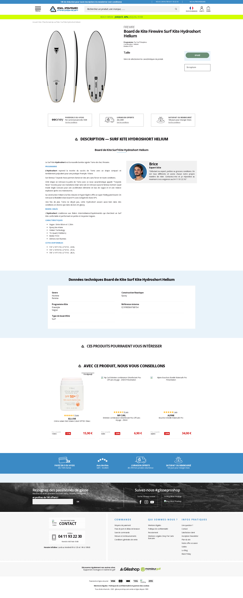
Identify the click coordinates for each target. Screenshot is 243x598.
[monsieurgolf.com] (151, 569)
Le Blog (185, 550)
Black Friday (186, 554)
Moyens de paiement (123, 525)
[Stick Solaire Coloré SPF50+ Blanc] (72, 394)
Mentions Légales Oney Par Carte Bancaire (161, 537)
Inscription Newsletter (190, 536)
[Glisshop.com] (129, 569)
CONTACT (67, 523)
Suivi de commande (122, 532)
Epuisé (197, 55)
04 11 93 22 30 (179, 179)
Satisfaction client (188, 532)
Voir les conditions (71, 122)
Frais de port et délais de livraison (127, 529)
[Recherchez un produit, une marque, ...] (176, 9)
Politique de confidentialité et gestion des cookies (129, 586)
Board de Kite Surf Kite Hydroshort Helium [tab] (121, 150)
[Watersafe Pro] (171, 392)
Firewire (129, 27)
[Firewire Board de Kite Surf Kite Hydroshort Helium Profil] (76, 66)
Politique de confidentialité (158, 529)
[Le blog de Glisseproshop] (172, 501)
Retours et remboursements (125, 536)
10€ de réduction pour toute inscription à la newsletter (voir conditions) (91, 2)
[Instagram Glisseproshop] (146, 502)
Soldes (184, 546)
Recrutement (153, 532)
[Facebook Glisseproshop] (140, 502)
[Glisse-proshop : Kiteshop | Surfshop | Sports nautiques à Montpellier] (64, 9)
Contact (185, 529)
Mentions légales (154, 525)
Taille (127, 52)
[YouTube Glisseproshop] (152, 502)
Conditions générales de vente (126, 539)
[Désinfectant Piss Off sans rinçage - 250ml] (121, 392)
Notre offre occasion (190, 543)
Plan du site (186, 539)
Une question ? (187, 525)
